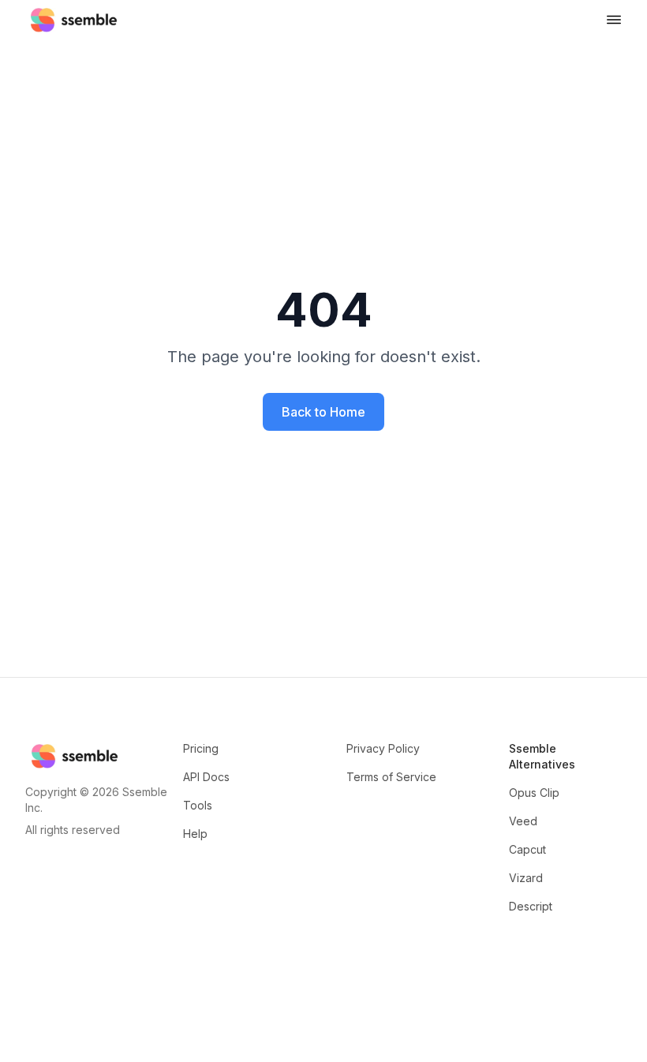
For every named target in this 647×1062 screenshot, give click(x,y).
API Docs (206, 776)
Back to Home (323, 412)
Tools (197, 805)
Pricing (201, 748)
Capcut (527, 849)
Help (195, 833)
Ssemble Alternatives (542, 756)
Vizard (526, 877)
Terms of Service (391, 776)
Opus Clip (534, 792)
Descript (530, 906)
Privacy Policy (383, 748)
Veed (523, 821)
